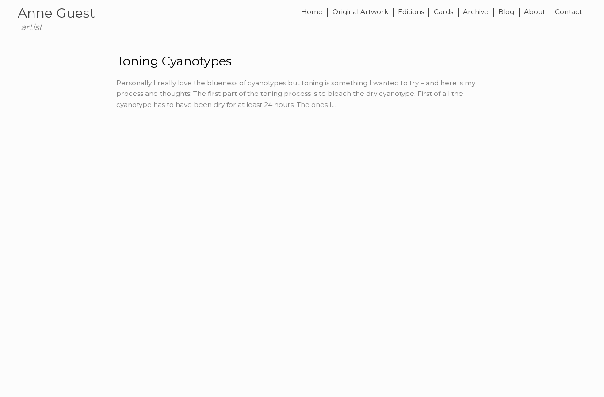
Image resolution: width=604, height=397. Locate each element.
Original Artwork (360, 12)
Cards (443, 12)
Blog (506, 12)
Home (312, 12)
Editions (411, 12)
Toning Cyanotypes (174, 61)
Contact (568, 12)
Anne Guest (56, 13)
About (534, 12)
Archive (476, 12)
